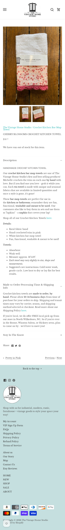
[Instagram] (9, 380)
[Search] (52, 9)
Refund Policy (11, 441)
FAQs (6, 429)
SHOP (6, 483)
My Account (9, 421)
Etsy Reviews (10, 468)
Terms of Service (12, 445)
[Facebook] (5, 380)
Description (10, 160)
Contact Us (9, 464)
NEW (6, 479)
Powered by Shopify (13, 523)
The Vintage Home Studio (17, 127)
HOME (7, 475)
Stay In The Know (13, 335)
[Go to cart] (58, 9)
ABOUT (7, 491)
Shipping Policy (12, 433)
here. (49, 218)
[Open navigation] (4, 9)
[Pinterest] (14, 380)
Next (59, 358)
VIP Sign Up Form (13, 425)
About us (7, 452)
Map (5, 460)
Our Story (8, 456)
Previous (50, 358)
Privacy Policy (11, 437)
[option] (25, 114)
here (23, 310)
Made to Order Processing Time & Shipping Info (28, 286)
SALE (6, 487)
